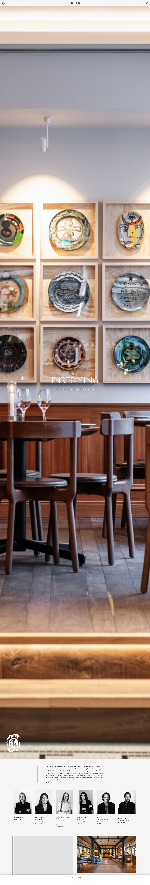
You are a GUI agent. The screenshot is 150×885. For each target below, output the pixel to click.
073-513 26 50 (17, 823)
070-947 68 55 (80, 823)
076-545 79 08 (38, 823)
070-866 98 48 (59, 826)
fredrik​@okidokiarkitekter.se (104, 821)
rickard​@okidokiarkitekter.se (125, 820)
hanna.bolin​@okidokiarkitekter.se (22, 821)
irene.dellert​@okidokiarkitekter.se (43, 821)
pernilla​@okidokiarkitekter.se (84, 821)
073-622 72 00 (121, 822)
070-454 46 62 (101, 823)
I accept (75, 882)
